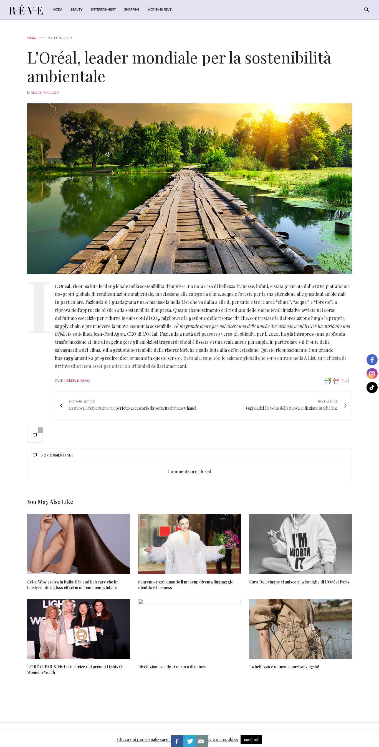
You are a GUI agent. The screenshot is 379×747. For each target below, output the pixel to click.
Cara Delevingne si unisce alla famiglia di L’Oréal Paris (299, 582)
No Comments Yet (57, 455)
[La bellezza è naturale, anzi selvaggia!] (300, 629)
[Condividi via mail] (202, 741)
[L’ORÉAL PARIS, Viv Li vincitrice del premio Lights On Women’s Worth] (78, 629)
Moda (57, 9)
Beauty (76, 9)
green (69, 380)
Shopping (131, 9)
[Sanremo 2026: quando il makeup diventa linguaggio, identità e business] (189, 544)
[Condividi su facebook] (177, 741)
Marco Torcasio (45, 92)
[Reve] (26, 9)
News (31, 37)
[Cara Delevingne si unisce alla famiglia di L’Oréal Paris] (300, 544)
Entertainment (103, 9)
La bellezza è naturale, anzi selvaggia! (284, 666)
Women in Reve (159, 9)
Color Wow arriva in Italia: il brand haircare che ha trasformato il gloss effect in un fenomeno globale (72, 584)
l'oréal (83, 380)
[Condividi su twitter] (189, 741)
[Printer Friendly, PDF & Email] (336, 380)
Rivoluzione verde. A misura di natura (172, 666)
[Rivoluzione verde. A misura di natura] (189, 629)
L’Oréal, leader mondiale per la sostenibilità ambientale (179, 66)
